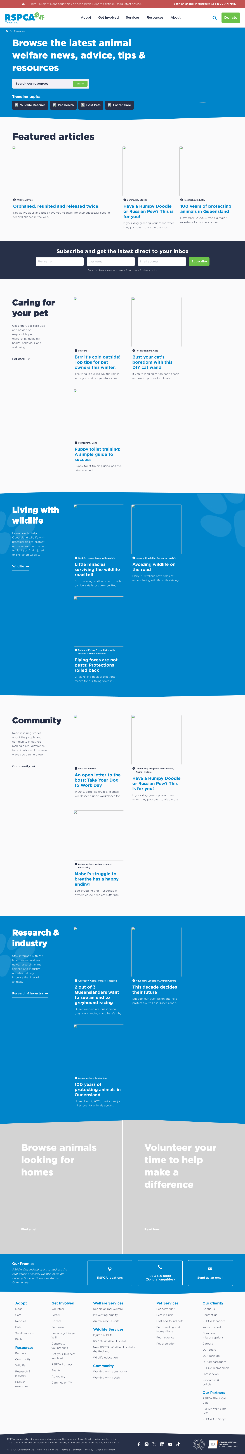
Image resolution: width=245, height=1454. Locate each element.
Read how (152, 1229)
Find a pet (29, 1229)
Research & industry (27, 993)
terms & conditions (129, 270)
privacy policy (149, 270)
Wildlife (18, 566)
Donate (230, 17)
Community (21, 766)
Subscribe (199, 261)
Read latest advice (128, 4)
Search (80, 84)
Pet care (18, 358)
